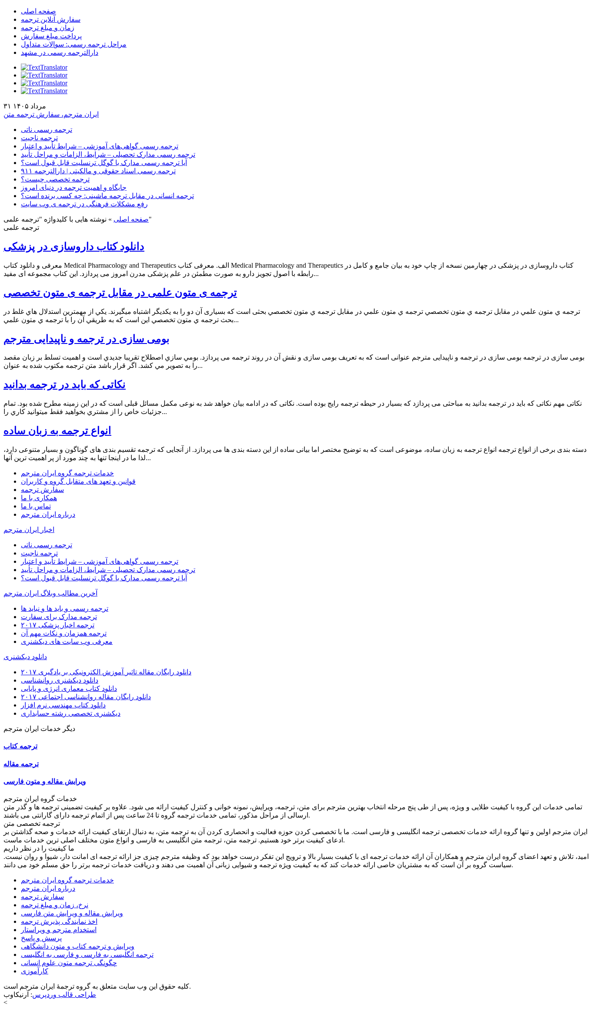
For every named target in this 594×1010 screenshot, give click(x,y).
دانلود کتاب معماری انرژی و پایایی (69, 688)
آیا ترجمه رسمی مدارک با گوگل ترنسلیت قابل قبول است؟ (104, 162)
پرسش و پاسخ (41, 938)
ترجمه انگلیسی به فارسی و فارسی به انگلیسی (87, 954)
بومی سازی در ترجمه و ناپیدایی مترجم (86, 338)
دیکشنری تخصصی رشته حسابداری (70, 713)
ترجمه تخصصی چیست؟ (55, 179)
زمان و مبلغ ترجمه (47, 27)
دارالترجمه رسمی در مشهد (59, 52)
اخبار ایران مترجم (28, 529)
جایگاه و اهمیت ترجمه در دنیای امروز (74, 187)
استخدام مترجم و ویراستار (59, 929)
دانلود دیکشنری (25, 656)
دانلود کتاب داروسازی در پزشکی (73, 246)
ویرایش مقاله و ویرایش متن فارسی (72, 913)
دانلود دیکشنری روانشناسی (59, 680)
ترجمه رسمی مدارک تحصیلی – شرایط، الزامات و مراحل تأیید (108, 154)
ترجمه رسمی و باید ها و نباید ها (64, 608)
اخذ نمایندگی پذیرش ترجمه (59, 921)
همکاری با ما (39, 498)
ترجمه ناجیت (39, 137)
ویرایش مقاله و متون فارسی (44, 781)
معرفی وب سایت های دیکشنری (67, 641)
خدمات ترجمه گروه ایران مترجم (67, 473)
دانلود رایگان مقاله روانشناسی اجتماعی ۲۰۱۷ (86, 696)
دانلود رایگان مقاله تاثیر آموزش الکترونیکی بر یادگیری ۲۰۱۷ (106, 672)
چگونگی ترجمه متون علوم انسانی (69, 962)
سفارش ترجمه (42, 489)
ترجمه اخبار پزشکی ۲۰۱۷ (57, 625)
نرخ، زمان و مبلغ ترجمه (54, 905)
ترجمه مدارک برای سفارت (59, 616)
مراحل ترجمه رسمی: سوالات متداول (74, 44)
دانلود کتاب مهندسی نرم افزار (63, 705)
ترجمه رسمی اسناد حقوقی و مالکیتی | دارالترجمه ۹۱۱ (98, 171)
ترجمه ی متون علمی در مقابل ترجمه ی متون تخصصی (120, 292)
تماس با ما (36, 506)
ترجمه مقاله (21, 764)
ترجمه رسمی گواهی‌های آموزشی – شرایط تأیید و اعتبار (99, 146)
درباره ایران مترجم (48, 514)
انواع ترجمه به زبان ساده (57, 430)
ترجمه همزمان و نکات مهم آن (64, 633)
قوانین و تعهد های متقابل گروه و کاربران (78, 481)
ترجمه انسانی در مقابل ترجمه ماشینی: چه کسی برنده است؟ (107, 195)
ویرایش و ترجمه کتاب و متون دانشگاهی (77, 946)
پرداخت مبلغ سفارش (51, 36)
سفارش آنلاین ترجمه (50, 19)
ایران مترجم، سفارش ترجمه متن (51, 114)
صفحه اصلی (38, 11)
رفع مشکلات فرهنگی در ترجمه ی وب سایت (84, 204)
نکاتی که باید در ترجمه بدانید (64, 384)
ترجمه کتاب (20, 746)
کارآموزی (34, 971)
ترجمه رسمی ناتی (46, 129)
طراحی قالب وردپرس (64, 994)
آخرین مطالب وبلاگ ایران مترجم (50, 593)
